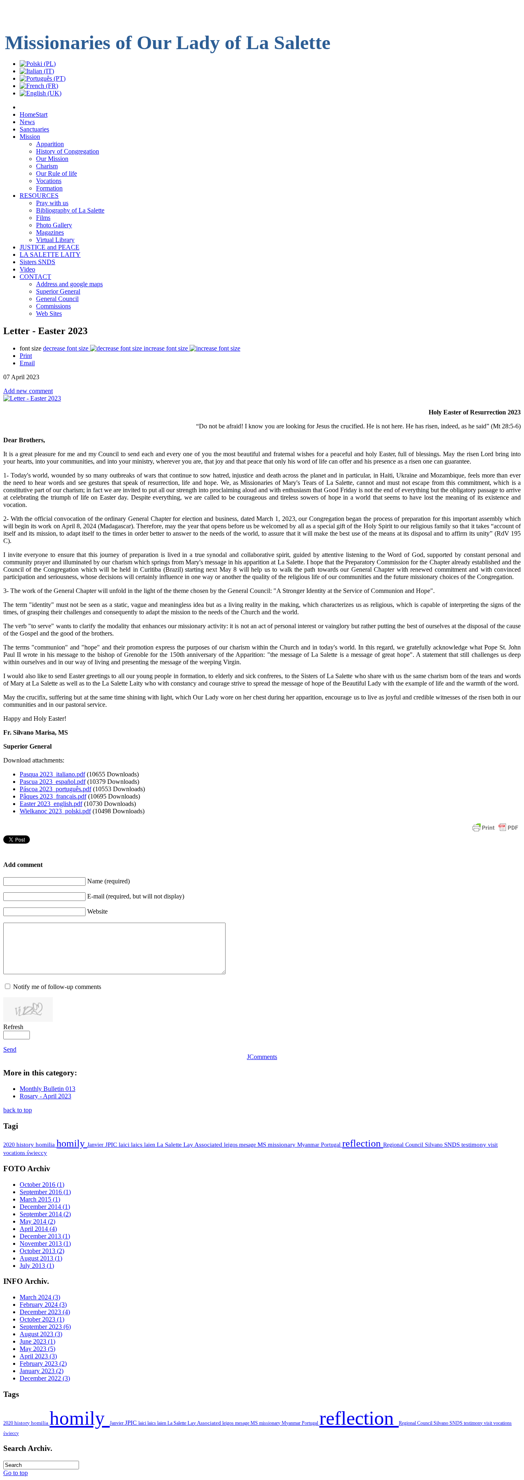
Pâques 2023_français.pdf (53, 796)
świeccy (37, 1153)
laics (137, 1144)
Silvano (434, 1144)
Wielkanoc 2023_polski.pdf (55, 811)
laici (125, 1144)
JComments (262, 1056)
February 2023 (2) (43, 1363)
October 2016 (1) (42, 1184)
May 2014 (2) (37, 1221)
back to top (17, 1110)
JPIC (112, 1144)
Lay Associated (203, 1144)
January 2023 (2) (41, 1370)
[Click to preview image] (32, 398)
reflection (362, 1143)
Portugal (331, 1144)
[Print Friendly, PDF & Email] (495, 831)
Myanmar (309, 1144)
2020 (9, 1144)
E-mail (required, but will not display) (135, 896)
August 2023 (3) (41, 1334)
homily (71, 1143)
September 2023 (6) (45, 1326)
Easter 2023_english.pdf (51, 803)
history (26, 1144)
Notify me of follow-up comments (57, 986)
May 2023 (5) (37, 1348)
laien (150, 1144)
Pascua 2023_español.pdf (53, 781)
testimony (474, 1144)
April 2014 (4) (38, 1228)
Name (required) (108, 881)
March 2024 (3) (40, 1297)
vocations (15, 1153)
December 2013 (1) (45, 1236)
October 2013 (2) (42, 1250)
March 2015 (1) (40, 1199)
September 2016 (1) (45, 1191)
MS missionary (277, 1144)
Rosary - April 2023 (45, 1096)
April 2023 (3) (38, 1356)
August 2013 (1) (41, 1258)
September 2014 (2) (45, 1214)
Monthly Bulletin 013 (47, 1088)
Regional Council (404, 1144)
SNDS (452, 1144)
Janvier (96, 1144)
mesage (248, 1144)
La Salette (170, 1144)
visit (493, 1144)
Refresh (13, 1026)
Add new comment (28, 390)
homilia (46, 1144)
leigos (231, 1144)
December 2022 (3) (45, 1378)
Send (9, 1049)
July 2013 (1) (37, 1265)
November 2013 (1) (45, 1243)
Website (97, 911)
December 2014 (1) (45, 1206)
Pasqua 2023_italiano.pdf (52, 774)
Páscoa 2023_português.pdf (55, 788)
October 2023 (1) (42, 1319)
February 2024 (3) (43, 1304)
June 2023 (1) (37, 1341)
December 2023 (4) (45, 1311)
